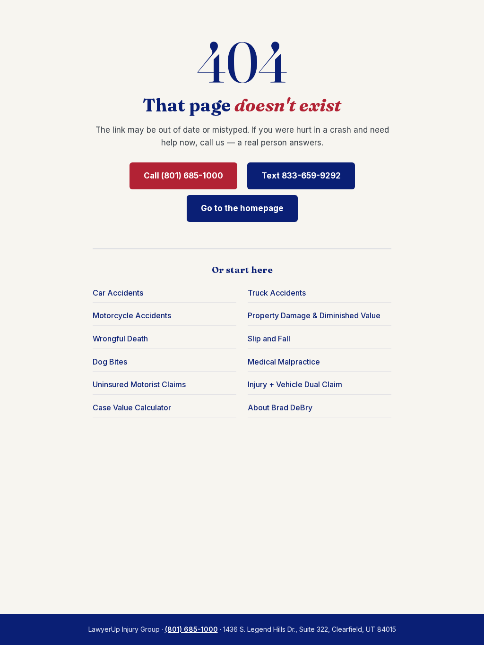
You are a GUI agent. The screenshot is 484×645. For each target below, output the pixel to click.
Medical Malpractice (284, 361)
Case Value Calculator (132, 407)
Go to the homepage (242, 208)
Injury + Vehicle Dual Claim (295, 384)
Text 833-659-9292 (301, 175)
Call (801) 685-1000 (183, 175)
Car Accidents (118, 292)
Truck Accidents (277, 292)
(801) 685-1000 (191, 629)
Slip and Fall (269, 338)
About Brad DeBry (280, 407)
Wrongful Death (120, 338)
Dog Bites (110, 361)
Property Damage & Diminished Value (314, 315)
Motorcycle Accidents (132, 315)
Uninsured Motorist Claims (139, 384)
